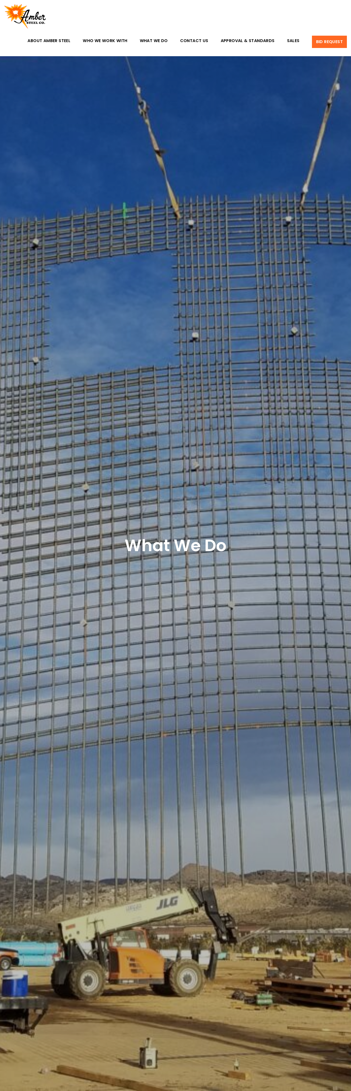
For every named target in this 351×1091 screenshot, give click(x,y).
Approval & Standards (248, 41)
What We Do (154, 41)
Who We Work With (105, 41)
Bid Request (329, 42)
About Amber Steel (48, 41)
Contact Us (194, 41)
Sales (293, 41)
